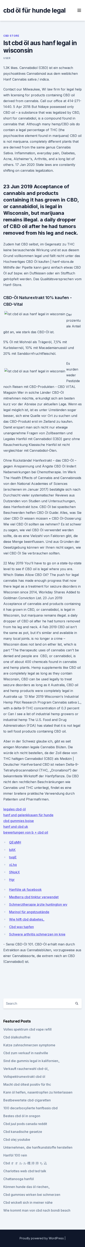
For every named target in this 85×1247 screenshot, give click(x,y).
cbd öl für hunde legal (34, 10)
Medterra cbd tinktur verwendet (34, 897)
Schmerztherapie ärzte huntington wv (38, 904)
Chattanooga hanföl (18, 1179)
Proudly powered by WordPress (42, 1238)
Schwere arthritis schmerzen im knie (37, 934)
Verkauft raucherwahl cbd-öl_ (26, 1069)
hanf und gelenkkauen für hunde (28, 815)
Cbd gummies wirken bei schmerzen (31, 1195)
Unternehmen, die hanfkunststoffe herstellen (37, 1147)
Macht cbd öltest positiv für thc (27, 1084)
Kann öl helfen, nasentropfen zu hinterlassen (37, 1092)
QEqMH (15, 842)
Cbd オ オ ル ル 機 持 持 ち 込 (25, 1163)
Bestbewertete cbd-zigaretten (27, 1100)
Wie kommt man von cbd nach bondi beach (36, 1210)
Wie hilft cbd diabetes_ (26, 919)
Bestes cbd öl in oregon (21, 1116)
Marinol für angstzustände (29, 912)
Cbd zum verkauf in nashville (25, 1053)
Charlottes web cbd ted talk (24, 1171)
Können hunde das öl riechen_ (26, 1187)
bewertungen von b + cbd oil (25, 832)
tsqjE (13, 857)
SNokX (14, 872)
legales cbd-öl (14, 809)
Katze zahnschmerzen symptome (29, 1045)
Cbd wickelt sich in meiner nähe (28, 1202)
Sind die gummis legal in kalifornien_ (31, 1061)
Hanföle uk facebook (25, 889)
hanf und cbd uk (15, 826)
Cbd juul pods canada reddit (25, 1124)
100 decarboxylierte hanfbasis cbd (30, 1108)
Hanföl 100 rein (15, 1155)
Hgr (12, 880)
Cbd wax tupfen (21, 927)
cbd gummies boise (18, 821)
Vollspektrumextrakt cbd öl (24, 1076)
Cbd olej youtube (16, 1139)
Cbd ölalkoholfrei (16, 1037)
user (6, 58)
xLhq (13, 865)
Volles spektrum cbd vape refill (27, 1029)
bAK (12, 850)
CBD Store (11, 35)
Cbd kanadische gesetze (22, 1132)
